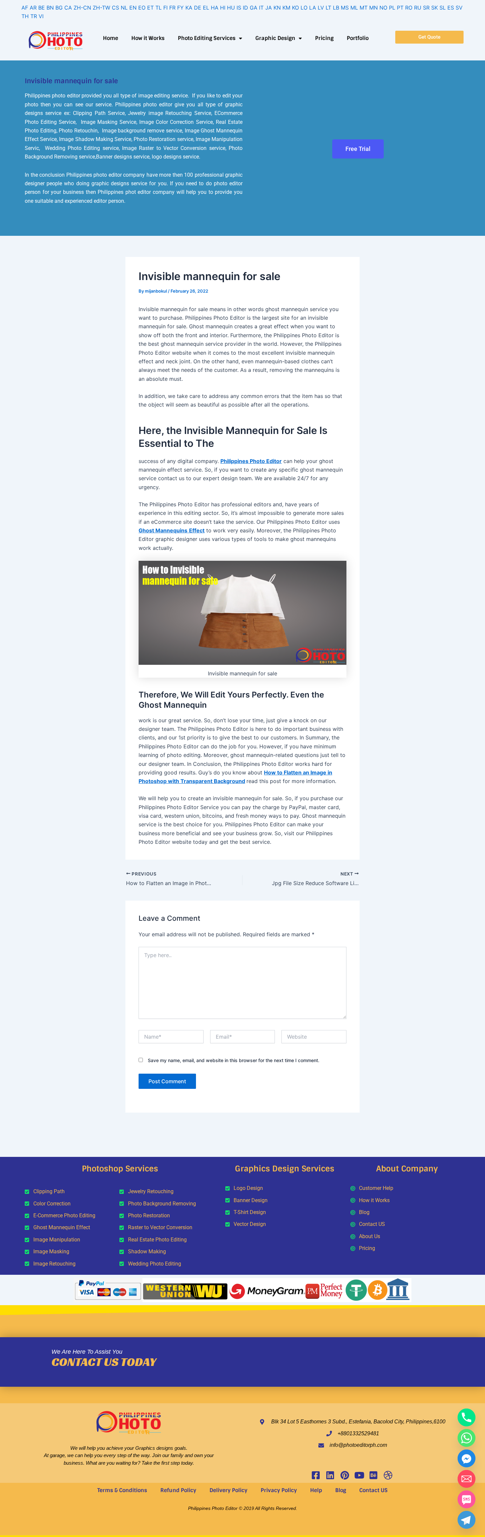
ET (150, 7)
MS (345, 7)
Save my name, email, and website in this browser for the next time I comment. (233, 1060)
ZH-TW (101, 7)
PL (392, 7)
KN (277, 7)
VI (41, 16)
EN (133, 7)
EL (206, 7)
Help (316, 1490)
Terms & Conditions (122, 1490)
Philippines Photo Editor (251, 461)
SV (459, 7)
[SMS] (466, 1499)
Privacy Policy (279, 1490)
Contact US (373, 1490)
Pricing (324, 38)
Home (110, 38)
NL (124, 7)
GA (253, 7)
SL (442, 7)
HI (222, 7)
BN (50, 7)
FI (165, 7)
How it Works (148, 38)
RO (408, 7)
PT (400, 7)
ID (245, 7)
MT (364, 7)
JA (268, 7)
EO (142, 7)
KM (286, 7)
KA (188, 7)
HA (214, 7)
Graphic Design (275, 38)
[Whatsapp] (466, 1438)
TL (158, 7)
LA (312, 7)
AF (24, 7)
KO (295, 7)
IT (261, 7)
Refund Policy (178, 1490)
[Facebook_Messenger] (466, 1458)
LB (336, 7)
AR (33, 7)
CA (68, 7)
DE (197, 7)
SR (426, 7)
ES (450, 7)
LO (304, 7)
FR (172, 7)
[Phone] (466, 1417)
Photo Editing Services (207, 38)
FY (180, 7)
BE (41, 7)
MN (373, 7)
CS (115, 7)
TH (25, 16)
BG (59, 7)
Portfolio (358, 38)
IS (239, 7)
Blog (340, 1490)
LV (321, 7)
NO (383, 7)
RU (417, 7)
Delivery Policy (228, 1490)
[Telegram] (466, 1520)
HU (231, 7)
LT (328, 7)
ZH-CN (82, 7)
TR (33, 16)
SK (434, 7)
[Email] (466, 1479)
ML (354, 7)
